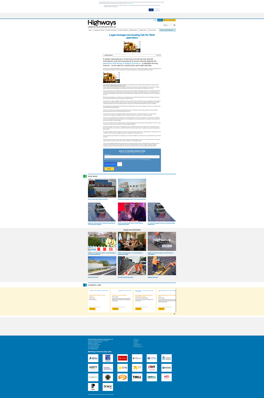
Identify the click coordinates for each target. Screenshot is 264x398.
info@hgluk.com (94, 348)
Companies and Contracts (99, 30)
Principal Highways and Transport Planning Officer (167, 296)
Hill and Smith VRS (93, 277)
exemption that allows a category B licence (121, 63)
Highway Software (153, 277)
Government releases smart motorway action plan (132, 199)
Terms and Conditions (138, 346)
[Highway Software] (162, 265)
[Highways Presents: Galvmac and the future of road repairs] (162, 241)
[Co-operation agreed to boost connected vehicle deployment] (162, 212)
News (90, 30)
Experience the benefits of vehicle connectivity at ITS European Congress (101, 223)
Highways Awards (133, 30)
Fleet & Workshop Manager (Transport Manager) (97, 296)
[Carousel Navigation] (173, 313)
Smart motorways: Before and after (98, 199)
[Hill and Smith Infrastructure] (132, 265)
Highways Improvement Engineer (119, 295)
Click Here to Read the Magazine (166, 30)
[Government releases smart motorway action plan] (132, 188)
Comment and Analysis (123, 30)
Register (160, 20)
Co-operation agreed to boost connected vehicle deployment (161, 223)
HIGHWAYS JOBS (94, 285)
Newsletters (136, 340)
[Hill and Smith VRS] (102, 265)
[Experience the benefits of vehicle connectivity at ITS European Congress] (102, 212)
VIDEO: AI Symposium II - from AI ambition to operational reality (130, 253)
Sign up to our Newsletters (169, 20)
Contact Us (136, 339)
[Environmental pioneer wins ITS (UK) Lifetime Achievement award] (132, 212)
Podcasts (136, 341)
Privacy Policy (130, 3)
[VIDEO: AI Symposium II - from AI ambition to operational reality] (132, 241)
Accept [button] (151, 9)
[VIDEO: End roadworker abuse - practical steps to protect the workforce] (102, 241)
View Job (92, 309)
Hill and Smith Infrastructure (125, 277)
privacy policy (146, 159)
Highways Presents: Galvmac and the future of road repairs (160, 253)
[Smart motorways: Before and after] (102, 188)
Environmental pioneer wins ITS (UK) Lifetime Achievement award (130, 223)
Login (155, 20)
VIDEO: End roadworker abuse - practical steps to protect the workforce (102, 253)
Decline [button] (157, 9)
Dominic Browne (109, 55)
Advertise (136, 343)
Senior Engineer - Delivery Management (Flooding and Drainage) (143, 296)
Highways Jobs (143, 30)
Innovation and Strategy (111, 30)
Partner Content (152, 30)
